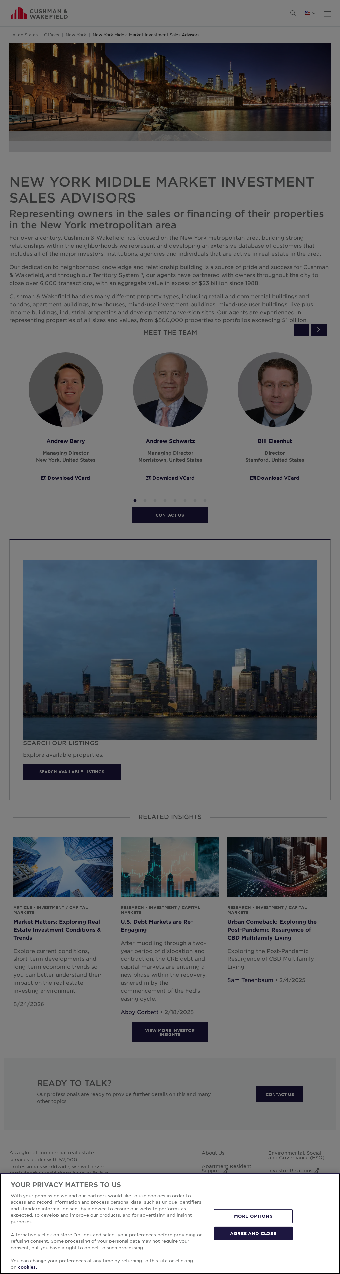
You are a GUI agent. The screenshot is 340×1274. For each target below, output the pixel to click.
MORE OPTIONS (253, 1216)
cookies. (27, 1267)
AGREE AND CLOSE (253, 1233)
